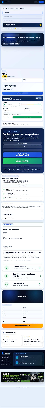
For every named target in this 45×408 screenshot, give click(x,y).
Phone (27, 108)
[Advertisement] (22, 397)
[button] (22, 25)
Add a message (22, 112)
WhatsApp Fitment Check (22, 161)
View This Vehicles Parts (22, 325)
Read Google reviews (9, 332)
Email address (5, 108)
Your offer (5, 102)
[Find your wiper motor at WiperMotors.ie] (22, 377)
